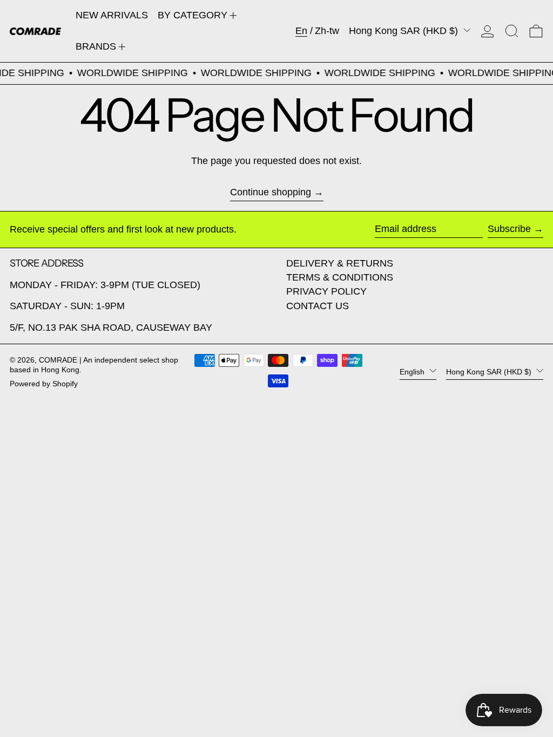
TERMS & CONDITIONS (339, 277)
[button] (511, 31)
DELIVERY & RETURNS (339, 263)
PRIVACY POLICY (326, 291)
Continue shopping (270, 192)
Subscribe (509, 228)
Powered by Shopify (44, 383)
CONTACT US (317, 306)
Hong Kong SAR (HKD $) (405, 30)
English (413, 371)
